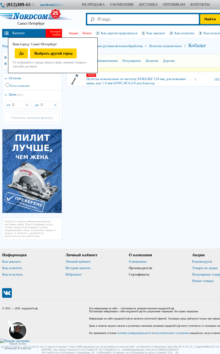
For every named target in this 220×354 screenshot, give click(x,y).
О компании (137, 261)
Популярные (131, 61)
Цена (16, 94)
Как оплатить (12, 268)
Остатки (15, 78)
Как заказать (11, 261)
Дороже (169, 61)
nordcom (56, 5)
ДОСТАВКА (148, 4)
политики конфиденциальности (134, 333)
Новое (87, 33)
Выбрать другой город (53, 53)
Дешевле (152, 61)
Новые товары (203, 281)
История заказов (77, 268)
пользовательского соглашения (171, 333)
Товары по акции (205, 268)
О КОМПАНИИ (121, 4)
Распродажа (93, 4)
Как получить (12, 274)
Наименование (107, 61)
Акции (73, 33)
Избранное (73, 274)
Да (21, 53)
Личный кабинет (78, 261)
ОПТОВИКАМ (174, 4)
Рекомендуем (202, 261)
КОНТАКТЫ (200, 4)
